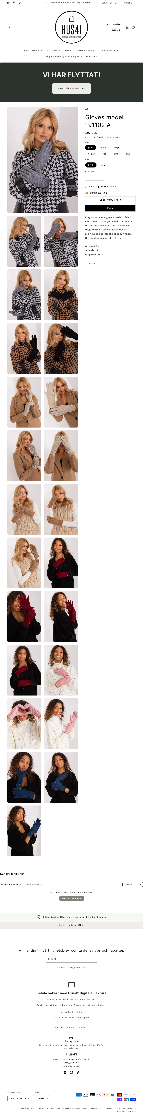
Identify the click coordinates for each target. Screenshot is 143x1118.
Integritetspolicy (79, 1108)
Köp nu (110, 208)
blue (128, 154)
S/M (103, 165)
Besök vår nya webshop (71, 88)
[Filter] (119, 884)
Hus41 (27, 1108)
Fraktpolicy (111, 1108)
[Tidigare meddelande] (47, 3)
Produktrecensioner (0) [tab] (11, 884)
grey (90, 147)
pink (116, 154)
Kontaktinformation (127, 1108)
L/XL (90, 165)
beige (117, 147)
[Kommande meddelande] (96, 3)
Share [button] (92, 263)
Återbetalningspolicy (60, 1108)
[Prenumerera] (94, 959)
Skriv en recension (72, 898)
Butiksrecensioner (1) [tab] (33, 884)
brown (91, 154)
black (103, 147)
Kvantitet (89, 171)
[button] (10, 27)
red (104, 154)
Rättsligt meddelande (126, 1111)
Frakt (99, 137)
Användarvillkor (96, 1108)
